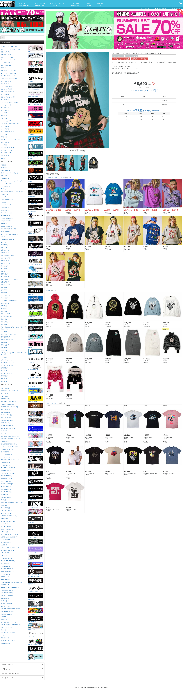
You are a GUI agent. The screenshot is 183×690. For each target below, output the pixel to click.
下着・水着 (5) (5, 142)
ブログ (89, 4)
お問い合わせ (6, 669)
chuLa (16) (4, 175)
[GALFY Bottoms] (113, 342)
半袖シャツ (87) (5, 52)
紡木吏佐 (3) (4, 331)
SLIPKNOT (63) (5, 606)
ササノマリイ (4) (5, 290)
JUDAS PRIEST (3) (6, 492)
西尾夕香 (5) (4, 347)
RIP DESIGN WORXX (34, 644)
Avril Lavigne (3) (5, 409)
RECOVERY (31, 234)
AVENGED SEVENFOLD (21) (9, 407)
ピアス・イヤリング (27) (8, 131)
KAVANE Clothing (33, 173)
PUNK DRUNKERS (34, 126)
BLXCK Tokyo (32, 477)
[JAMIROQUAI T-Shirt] (55, 419)
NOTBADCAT (32, 301)
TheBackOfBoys (33, 507)
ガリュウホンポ (32, 537)
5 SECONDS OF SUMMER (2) (9, 391)
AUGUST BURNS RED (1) (8, 404)
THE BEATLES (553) (7, 420)
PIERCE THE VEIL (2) (7, 571)
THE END (31, 362)
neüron (30, 347)
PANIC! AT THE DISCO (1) (8, 561)
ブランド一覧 (39, 4)
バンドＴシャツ (75, 4)
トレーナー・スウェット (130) (9, 70)
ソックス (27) (5, 129)
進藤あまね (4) (5, 303)
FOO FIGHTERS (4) (6, 478)
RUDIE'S (30, 142)
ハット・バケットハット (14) (9, 102)
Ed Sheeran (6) (5, 465)
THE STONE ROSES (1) (8, 611)
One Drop (31, 339)
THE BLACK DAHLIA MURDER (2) (11, 624)
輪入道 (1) (4, 381)
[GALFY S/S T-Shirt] (74, 193)
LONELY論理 (32, 499)
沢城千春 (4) (4, 292)
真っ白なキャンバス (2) (7, 362)
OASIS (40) (4, 555)
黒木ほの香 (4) (5, 276)
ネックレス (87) (5, 110)
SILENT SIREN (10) (6, 226)
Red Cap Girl (32, 119)
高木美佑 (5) (4, 319)
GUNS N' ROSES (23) (7, 484)
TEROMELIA (32, 560)
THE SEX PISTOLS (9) (7, 595)
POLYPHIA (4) (5, 577)
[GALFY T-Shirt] (55, 230)
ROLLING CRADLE (34, 401)
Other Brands (32, 621)
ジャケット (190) (6, 81)
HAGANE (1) (4, 194)
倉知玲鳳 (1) (4, 274)
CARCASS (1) (5, 441)
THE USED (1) (5, 638)
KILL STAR (31, 196)
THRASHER (31, 394)
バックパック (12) (6, 121)
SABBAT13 (31, 317)
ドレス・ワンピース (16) (8, 97)
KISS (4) (3, 500)
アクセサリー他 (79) (6, 150)
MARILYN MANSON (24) (8, 521)
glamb (30, 74)
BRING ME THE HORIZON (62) (10, 436)
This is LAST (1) (5, 237)
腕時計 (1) (4, 137)
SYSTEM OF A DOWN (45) (8, 622)
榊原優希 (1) (4, 287)
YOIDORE (31, 134)
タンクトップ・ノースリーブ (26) (10, 49)
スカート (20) (5, 94)
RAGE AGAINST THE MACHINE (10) (11, 582)
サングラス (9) (5, 107)
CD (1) (3, 158)
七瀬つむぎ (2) (5, 345)
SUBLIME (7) (4, 617)
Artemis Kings (32, 256)
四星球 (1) (4, 306)
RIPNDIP (31, 149)
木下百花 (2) (4, 268)
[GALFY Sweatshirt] (113, 306)
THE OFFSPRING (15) (7, 627)
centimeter (31, 218)
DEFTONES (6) (5, 457)
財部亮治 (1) (4, 322)
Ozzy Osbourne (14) (6, 558)
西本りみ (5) (4, 350)
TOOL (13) (4, 630)
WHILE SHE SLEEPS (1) (8, 640)
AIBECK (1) (4, 165)
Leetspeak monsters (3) (8, 199)
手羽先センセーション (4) (8, 334)
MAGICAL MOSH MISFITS (33, 157)
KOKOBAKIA (31, 386)
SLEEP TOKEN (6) (6, 603)
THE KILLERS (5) (6, 497)
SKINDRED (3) (5, 598)
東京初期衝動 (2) (5, 337)
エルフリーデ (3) (5, 258)
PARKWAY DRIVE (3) (7, 569)
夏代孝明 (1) (4, 342)
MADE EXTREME (33, 369)
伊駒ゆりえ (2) (5, 252)
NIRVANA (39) (5, 553)
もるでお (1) (4, 370)
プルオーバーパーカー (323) (9, 78)
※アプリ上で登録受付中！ (144, 110)
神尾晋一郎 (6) (5, 260)
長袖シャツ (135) (6, 54)
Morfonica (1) (5, 207)
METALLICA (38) (6, 526)
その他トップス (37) (6, 89)
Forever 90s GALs (33, 446)
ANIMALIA (31, 544)
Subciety (30, 81)
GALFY (136, 56)
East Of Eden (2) (5, 186)
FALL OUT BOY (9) (6, 476)
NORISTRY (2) (5, 210)
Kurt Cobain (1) (5, 508)
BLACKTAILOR (32, 211)
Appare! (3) (4, 167)
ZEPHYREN (31, 584)
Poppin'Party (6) (5, 215)
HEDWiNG (31, 492)
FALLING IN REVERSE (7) (8, 473)
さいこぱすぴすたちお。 (35, 264)
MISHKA (30, 514)
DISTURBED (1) (5, 462)
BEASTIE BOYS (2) (6, 417)
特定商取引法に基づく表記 (10, 673)
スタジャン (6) (5, 83)
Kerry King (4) (5, 494)
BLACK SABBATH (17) (7, 425)
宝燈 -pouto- (31, 286)
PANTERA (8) (5, 563)
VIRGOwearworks (33, 89)
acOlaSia (31, 599)
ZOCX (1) (3, 242)
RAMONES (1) (5, 585)
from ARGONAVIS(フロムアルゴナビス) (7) (13, 191)
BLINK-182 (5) (5, 431)
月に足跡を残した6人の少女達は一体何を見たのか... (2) (13, 328)
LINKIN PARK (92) (6, 513)
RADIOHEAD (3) (5, 579)
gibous (30, 181)
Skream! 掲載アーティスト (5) (9, 229)
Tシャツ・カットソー (118, 56)
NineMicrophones (33, 309)
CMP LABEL (32, 294)
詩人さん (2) (4, 298)
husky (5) (3, 197)
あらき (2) (4, 247)
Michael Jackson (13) (7, 529)
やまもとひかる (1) (6, 373)
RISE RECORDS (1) (7, 590)
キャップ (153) (5, 99)
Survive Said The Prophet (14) (9, 234)
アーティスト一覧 (57, 4)
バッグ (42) (4, 113)
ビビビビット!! (32, 439)
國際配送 (135, 59)
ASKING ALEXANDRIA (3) (8, 401)
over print (31, 59)
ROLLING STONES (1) (7, 593)
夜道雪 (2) (4, 378)
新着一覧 (177, 8)
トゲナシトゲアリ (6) (7, 339)
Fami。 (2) (4, 189)
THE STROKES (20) (6, 614)
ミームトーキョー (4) (7, 365)
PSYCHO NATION (33, 96)
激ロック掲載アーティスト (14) (10, 279)
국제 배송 (143, 59)
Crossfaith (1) (5, 178)
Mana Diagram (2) (6, 205)
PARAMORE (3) (5, 566)
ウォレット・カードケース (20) (10, 123)
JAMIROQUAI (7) (6, 489)
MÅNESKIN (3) (5, 518)
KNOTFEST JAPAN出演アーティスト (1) (12, 502)
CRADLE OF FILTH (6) (7, 449)
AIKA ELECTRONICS (34, 431)
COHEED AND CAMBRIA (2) (9, 446)
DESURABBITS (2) (6, 183)
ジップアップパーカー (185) (9, 76)
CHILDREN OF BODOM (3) (9, 444)
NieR (29, 461)
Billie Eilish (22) (5, 423)
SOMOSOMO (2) (5, 231)
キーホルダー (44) (6, 153)
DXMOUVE (31, 332)
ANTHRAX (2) (5, 396)
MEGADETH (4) (5, 524)
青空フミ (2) (4, 245)
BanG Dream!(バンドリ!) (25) (9, 173)
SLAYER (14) (5, 601)
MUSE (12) (4, 545)
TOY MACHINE (32, 166)
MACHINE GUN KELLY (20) (9, 516)
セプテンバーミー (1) (7, 316)
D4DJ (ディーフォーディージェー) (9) (12, 181)
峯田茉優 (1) (4, 368)
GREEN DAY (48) (6, 481)
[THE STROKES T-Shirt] (133, 419)
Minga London (32, 203)
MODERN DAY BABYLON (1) (9, 534)
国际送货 (126, 59)
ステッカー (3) (5, 155)
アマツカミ (31, 279)
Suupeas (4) (4, 308)
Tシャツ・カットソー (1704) (9, 46)
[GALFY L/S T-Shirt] (55, 342)
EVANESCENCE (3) (6, 470)
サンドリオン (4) (5, 295)
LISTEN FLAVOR (33, 111)
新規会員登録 (161, 8)
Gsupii (30, 354)
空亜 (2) (3, 271)
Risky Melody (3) (6, 221)
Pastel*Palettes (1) (6, 213)
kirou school (31, 659)
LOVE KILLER (32, 567)
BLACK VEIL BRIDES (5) (8, 428)
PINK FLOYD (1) (5, 574)
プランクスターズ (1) (7, 360)
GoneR (30, 409)
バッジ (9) (4, 145)
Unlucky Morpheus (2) (7, 239)
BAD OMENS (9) (5, 412)
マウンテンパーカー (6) (7, 91)
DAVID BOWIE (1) (6, 452)
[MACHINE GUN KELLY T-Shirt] (133, 455)
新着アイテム (24, 4)
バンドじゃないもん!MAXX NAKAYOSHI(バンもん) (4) (14, 353)
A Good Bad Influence (34, 188)
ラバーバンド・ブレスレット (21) (10, 139)
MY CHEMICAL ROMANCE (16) (10, 547)
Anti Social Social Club (35, 591)
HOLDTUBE (31, 629)
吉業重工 (30, 226)
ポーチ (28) (4, 115)
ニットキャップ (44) (6, 105)
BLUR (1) (3, 433)
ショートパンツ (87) (6, 62)
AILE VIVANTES (33, 469)
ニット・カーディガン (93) (8, 73)
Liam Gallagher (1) (6, 510)
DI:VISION (31, 484)
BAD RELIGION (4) (6, 415)
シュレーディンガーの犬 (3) (9, 300)
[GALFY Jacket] (172, 342)
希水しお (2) (4, 266)
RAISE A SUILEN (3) (7, 218)
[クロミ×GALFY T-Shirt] (172, 193)
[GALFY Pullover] (55, 306)
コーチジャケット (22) (7, 86)
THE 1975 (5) (5, 388)
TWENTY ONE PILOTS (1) (8, 632)
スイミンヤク (32, 552)
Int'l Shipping (117, 59)
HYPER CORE (32, 529)
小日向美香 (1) (5, 282)
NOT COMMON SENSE (35, 606)
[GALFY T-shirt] (55, 193)
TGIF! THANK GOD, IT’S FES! (35, 377)
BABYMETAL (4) (5, 170)
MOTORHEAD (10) (6, 542)
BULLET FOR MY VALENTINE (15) (11, 438)
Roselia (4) (4, 223)
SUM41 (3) (4, 619)
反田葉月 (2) (4, 324)
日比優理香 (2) (5, 357)
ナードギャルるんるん (34, 454)
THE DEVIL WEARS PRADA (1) (10, 460)
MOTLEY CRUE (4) (6, 539)
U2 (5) (3, 635)
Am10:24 (31, 324)
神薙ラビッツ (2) (5, 263)
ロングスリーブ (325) (7, 57)
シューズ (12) (5, 126)
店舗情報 (100, 4)
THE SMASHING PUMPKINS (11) (10, 609)
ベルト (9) (4, 118)
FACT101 (31, 522)
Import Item (31, 614)
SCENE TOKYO (32, 66)
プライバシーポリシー (9, 678)
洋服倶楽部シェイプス (34, 416)
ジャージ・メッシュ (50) (8, 60)
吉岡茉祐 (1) (4, 376)
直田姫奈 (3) (4, 311)
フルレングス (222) (6, 65)
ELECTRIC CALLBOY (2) (8, 468)
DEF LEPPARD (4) (6, 454)
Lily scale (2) (4, 202)
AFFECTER (31, 636)
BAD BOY (31, 424)
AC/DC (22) (4, 393)
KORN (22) (4, 505)
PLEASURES (32, 652)
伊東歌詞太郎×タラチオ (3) (8, 255)
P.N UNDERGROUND (34, 104)
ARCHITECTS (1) (6, 399)
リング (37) (4, 134)
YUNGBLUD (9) (5, 643)
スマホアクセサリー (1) (7, 147)
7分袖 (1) (3, 68)
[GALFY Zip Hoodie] (55, 378)
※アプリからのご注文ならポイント (143, 90)
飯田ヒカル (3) (5, 250)
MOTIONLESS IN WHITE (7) (9, 537)
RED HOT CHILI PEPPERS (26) (10, 587)
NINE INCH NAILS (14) (7, 550)
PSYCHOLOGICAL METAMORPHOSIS (34, 575)
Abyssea (30, 241)
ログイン (146, 8)
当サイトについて (8, 665)
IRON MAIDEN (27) (6, 486)
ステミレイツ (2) (5, 314)
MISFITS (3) (4, 531)
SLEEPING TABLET (34, 271)
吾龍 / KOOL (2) (5, 284)
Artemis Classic (32, 249)
